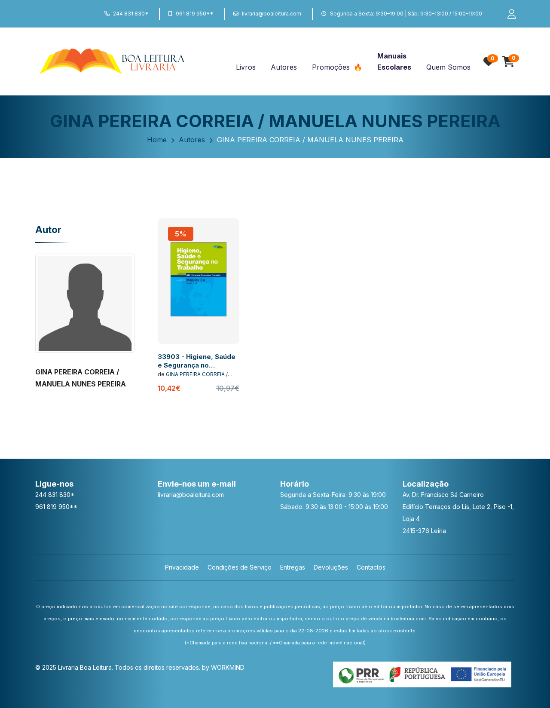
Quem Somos (448, 67)
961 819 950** (194, 13)
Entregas (292, 567)
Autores (284, 67)
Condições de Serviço (240, 567)
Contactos (371, 567)
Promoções (332, 67)
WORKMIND (227, 667)
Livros (246, 67)
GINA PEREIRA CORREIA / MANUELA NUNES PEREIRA (193, 377)
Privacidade (182, 567)
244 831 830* (130, 13)
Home (157, 139)
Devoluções (331, 567)
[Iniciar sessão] (508, 13)
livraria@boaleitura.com (271, 13)
